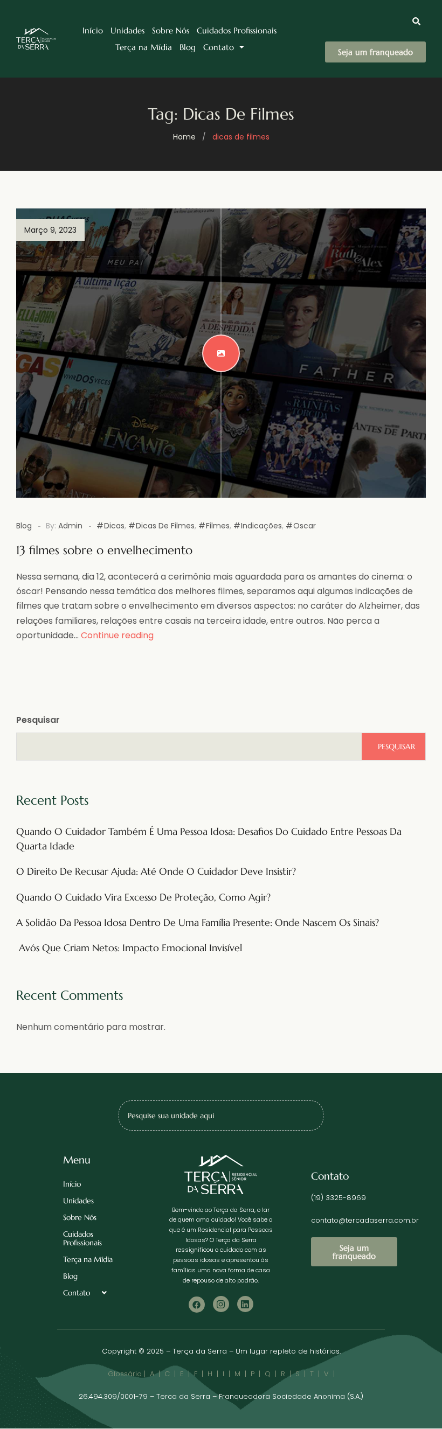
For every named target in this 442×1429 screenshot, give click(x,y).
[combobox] (221, 1115)
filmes (218, 525)
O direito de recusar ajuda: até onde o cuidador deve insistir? (156, 871)
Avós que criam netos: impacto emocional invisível (129, 948)
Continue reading (117, 635)
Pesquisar (38, 720)
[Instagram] (221, 1304)
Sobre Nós (170, 30)
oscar (304, 525)
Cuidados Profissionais (237, 30)
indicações (261, 525)
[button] (223, 47)
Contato (218, 47)
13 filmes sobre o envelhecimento (104, 550)
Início (92, 30)
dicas (114, 525)
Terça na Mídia (143, 47)
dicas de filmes (165, 525)
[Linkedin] (245, 1304)
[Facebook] (197, 1304)
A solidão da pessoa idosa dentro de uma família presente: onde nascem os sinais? (197, 922)
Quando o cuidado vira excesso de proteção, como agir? (143, 897)
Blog (187, 47)
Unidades (127, 30)
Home (184, 136)
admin (70, 525)
